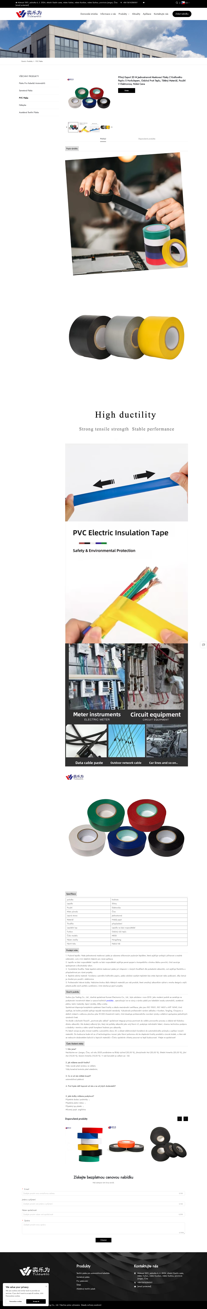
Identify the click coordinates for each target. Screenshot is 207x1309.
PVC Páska (39, 61)
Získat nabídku (181, 13)
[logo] (29, 14)
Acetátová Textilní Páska (29, 112)
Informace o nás (108, 13)
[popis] (34, 1271)
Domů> (23, 61)
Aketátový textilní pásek (86, 1288)
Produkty (123, 13)
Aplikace (147, 13)
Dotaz (127, 90)
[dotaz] (203, 645)
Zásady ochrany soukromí (91, 1305)
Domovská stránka (89, 13)
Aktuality (136, 13)
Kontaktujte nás (161, 13)
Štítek (79, 1284)
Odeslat (103, 1240)
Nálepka (22, 105)
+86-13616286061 (130, 2)
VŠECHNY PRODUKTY (29, 76)
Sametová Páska (25, 90)
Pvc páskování (82, 1281)
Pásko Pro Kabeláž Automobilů (32, 83)
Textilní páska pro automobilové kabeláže (93, 1273)
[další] (112, 127)
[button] (179, 1119)
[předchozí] (67, 127)
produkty (110, 1000)
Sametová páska (83, 1277)
